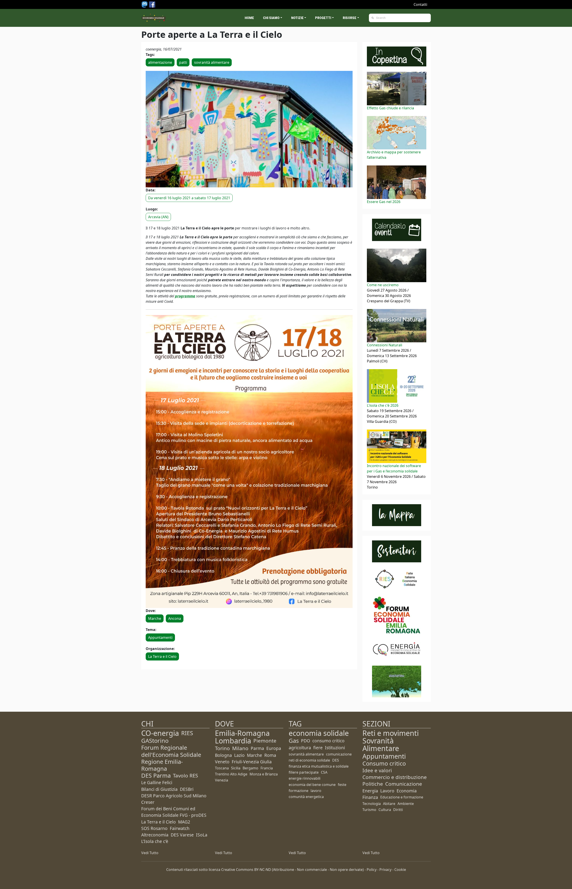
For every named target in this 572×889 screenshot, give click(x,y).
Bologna (223, 755)
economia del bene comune (312, 784)
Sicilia (235, 768)
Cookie (400, 869)
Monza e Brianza (264, 774)
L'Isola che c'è (154, 841)
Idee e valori (377, 770)
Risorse (349, 18)
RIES (187, 733)
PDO (305, 741)
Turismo (369, 809)
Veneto (222, 762)
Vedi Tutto (149, 852)
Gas (294, 741)
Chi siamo (271, 18)
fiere (318, 748)
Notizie (297, 18)
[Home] (153, 17)
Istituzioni (335, 748)
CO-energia (160, 733)
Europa (273, 748)
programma (185, 296)
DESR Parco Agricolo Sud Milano (173, 796)
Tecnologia (371, 803)
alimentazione (160, 62)
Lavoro (387, 791)
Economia (407, 791)
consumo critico (328, 741)
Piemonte (264, 740)
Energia (370, 791)
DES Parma (156, 775)
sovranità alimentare (211, 62)
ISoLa (201, 835)
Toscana (222, 768)
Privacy (385, 869)
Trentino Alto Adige (231, 774)
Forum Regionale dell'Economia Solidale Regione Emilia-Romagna (171, 758)
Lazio (239, 755)
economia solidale (319, 733)
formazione (298, 790)
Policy (371, 869)
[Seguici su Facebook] (152, 4)
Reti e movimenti (390, 733)
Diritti (398, 809)
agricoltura (300, 748)
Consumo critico (384, 763)
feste (342, 784)
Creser (147, 802)
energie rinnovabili (304, 778)
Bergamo (250, 768)
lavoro (316, 790)
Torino (222, 748)
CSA (324, 772)
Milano (240, 748)
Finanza (370, 797)
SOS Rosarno (154, 828)
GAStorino (154, 741)
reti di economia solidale (309, 760)
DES (335, 760)
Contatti (420, 4)
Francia (267, 768)
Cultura (385, 809)
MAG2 (184, 822)
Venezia (221, 780)
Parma (257, 748)
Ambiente (405, 803)
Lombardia (233, 740)
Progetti (323, 18)
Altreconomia (154, 835)
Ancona (174, 618)
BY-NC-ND (262, 869)
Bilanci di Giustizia (159, 789)
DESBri (186, 789)
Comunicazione (403, 783)
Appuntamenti (160, 637)
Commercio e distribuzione (394, 777)
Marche (154, 618)
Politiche (372, 783)
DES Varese (182, 835)
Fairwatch (179, 828)
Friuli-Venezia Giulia (252, 762)
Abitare (389, 803)
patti (183, 62)
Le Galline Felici (156, 782)
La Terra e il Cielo (162, 656)
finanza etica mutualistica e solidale (319, 766)
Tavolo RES (185, 775)
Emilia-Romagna (242, 733)
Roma (270, 755)
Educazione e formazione (401, 797)
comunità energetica (306, 796)
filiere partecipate (304, 772)
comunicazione (339, 754)
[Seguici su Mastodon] (145, 4)
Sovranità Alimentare (380, 744)
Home (249, 18)
